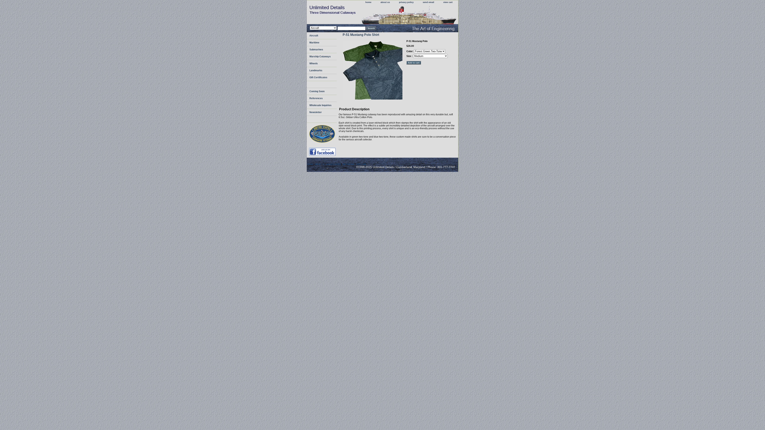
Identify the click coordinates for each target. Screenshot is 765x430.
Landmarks (315, 70)
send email (428, 2)
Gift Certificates (318, 77)
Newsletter (315, 112)
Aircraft (313, 35)
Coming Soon (317, 91)
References (316, 98)
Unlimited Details (327, 7)
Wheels (313, 63)
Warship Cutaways (320, 56)
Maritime (314, 42)
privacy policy (406, 2)
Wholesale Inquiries (320, 105)
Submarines (316, 49)
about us (385, 2)
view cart (448, 2)
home (368, 2)
